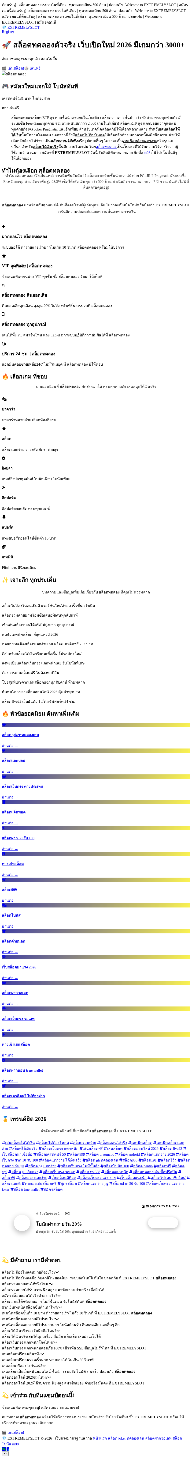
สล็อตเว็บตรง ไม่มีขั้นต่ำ (80, 1166)
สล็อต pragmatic (101, 1154)
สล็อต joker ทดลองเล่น (126, 1438)
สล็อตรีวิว (169, 1160)
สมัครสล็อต (53, 1189)
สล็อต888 (129, 1160)
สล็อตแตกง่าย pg (94, 1184)
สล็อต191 (149, 1160)
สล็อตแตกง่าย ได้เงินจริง (61, 1160)
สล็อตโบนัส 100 (116, 1166)
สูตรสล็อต (69, 1184)
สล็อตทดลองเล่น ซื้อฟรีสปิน (155, 1172)
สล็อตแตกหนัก (116, 1172)
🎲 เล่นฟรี (32, 68)
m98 (147, 153)
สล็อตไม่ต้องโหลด (54, 1143)
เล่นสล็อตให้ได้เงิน (20, 1143)
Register (8, 32)
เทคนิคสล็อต (141, 1143)
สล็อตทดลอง (106, 147)
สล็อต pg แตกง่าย (42, 1166)
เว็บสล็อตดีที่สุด (64, 1178)
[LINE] (4, 1449)
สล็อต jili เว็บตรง (24, 1172)
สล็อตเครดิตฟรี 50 (51, 1154)
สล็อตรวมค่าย (84, 1143)
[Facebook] (8, 1449)
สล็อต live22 (172, 1149)
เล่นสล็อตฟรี (93, 1149)
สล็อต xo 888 (90, 1172)
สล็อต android (129, 1154)
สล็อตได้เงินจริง (24, 1149)
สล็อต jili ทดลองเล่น (102, 1160)
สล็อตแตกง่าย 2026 (159, 1154)
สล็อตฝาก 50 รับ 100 (128, 1184)
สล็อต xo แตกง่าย (33, 1178)
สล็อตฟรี (164, 1166)
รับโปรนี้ (165, 1223)
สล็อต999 (77, 1154)
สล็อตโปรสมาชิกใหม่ (168, 1178)
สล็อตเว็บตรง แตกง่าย (98, 1178)
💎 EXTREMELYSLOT (21, 27)
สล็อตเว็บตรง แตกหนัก (60, 1149)
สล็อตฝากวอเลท (158, 1438)
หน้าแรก (100, 1438)
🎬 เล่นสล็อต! (13, 68)
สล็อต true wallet (26, 1189)
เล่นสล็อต (114, 1149)
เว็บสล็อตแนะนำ (133, 1178)
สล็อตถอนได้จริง (113, 1143)
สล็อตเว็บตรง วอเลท (59, 1172)
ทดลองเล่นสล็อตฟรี (40, 1184)
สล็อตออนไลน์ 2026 (143, 1149)
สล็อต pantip (143, 1166)
